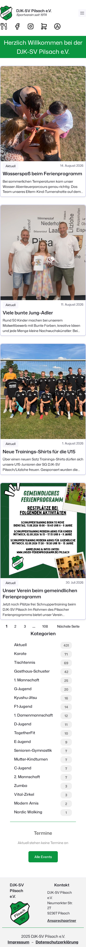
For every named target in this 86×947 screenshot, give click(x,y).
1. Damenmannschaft (33, 715)
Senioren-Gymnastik (33, 750)
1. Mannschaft (26, 680)
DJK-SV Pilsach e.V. (34, 10)
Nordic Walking (28, 812)
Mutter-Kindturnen (31, 759)
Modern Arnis (26, 803)
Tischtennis (24, 662)
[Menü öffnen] (82, 13)
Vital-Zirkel (24, 794)
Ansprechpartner (61, 920)
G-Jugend (23, 688)
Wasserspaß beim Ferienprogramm (42, 173)
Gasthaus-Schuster (32, 671)
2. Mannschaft (27, 776)
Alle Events (43, 856)
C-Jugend (22, 768)
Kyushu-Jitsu (25, 697)
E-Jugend (22, 741)
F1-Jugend (23, 706)
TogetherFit (24, 732)
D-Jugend (22, 724)
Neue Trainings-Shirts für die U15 (39, 451)
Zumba (20, 785)
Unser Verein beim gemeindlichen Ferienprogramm (40, 593)
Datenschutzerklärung (57, 942)
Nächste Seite (68, 626)
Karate (20, 653)
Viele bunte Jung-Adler (28, 313)
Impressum (18, 942)
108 (45, 626)
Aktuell (10, 166)
